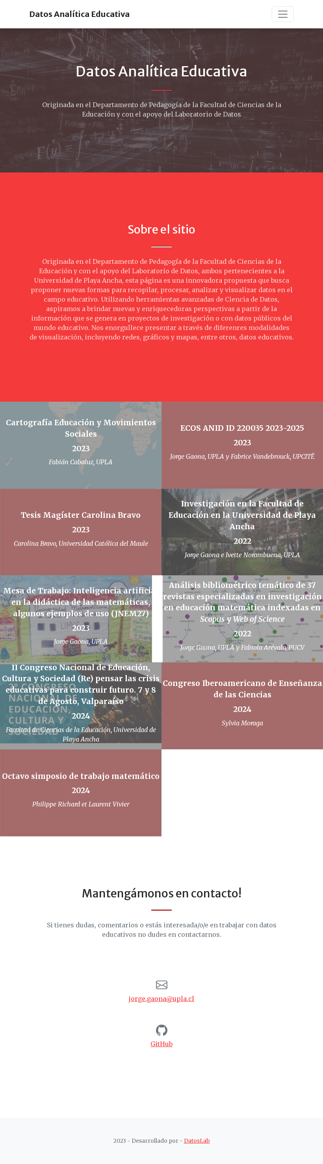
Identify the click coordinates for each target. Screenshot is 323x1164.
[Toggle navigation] (283, 14)
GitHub (161, 1044)
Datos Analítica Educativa (79, 14)
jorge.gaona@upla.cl (161, 999)
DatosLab (197, 1140)
